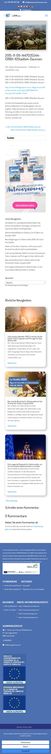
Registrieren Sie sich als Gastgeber (33, 589)
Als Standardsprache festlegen (16, 285)
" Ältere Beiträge (11, 501)
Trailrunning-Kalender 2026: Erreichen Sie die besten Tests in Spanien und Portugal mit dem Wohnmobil (25, 338)
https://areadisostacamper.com (28, 617)
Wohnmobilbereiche (10, 606)
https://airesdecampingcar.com (28, 614)
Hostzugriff (26, 586)
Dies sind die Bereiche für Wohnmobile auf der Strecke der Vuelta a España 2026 (25, 402)
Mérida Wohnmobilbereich (12, 589)
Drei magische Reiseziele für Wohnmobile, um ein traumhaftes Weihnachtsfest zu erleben (25, 465)
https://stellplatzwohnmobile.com (29, 606)
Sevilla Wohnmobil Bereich (12, 586)
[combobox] (25, 282)
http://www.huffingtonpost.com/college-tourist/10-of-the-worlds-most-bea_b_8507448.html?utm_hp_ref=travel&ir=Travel (25, 90)
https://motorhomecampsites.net (29, 610)
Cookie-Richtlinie (24, 727)
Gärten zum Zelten (10, 610)
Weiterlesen (12, 363)
